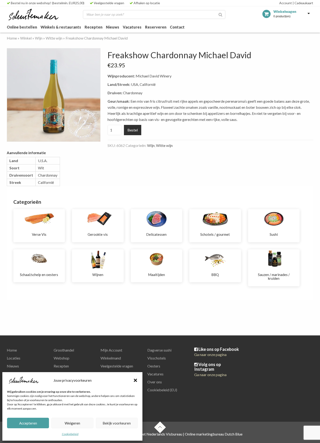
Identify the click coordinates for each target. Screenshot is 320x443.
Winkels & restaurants (61, 27)
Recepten (93, 27)
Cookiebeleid (70, 434)
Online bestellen (22, 27)
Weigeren (72, 423)
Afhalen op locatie (146, 3)
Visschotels (156, 358)
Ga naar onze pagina (210, 354)
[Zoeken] (220, 14)
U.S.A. (42, 160)
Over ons (154, 382)
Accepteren (28, 423)
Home (12, 38)
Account (285, 3)
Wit (41, 168)
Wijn (38, 38)
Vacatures (132, 27)
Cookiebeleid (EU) (162, 390)
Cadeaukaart (303, 3)
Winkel (26, 38)
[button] (135, 380)
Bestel (132, 130)
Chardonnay (47, 175)
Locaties (13, 358)
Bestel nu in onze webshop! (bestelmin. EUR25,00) (47, 3)
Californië (46, 182)
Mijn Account (111, 350)
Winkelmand (110, 358)
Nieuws (112, 27)
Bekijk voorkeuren (117, 423)
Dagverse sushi (159, 350)
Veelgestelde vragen (108, 3)
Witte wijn (54, 38)
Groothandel (64, 350)
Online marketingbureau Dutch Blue (213, 434)
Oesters (153, 366)
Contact (177, 27)
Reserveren (155, 27)
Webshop (61, 358)
